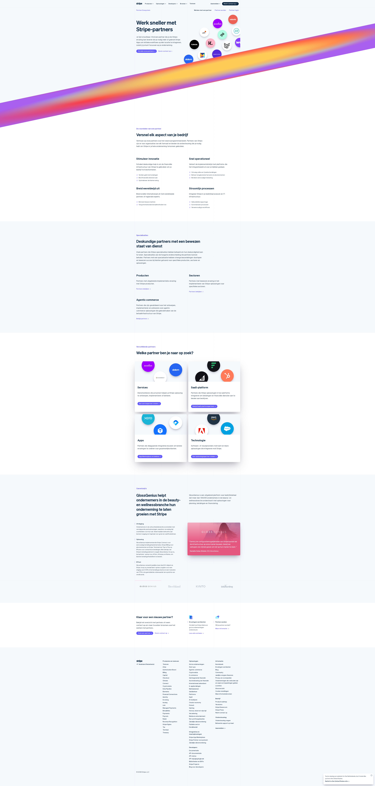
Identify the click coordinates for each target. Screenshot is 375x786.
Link (164, 705)
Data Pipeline (167, 689)
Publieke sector (194, 724)
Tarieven (192, 3)
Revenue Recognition (170, 722)
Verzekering (193, 713)
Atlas (164, 667)
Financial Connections (170, 694)
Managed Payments (169, 708)
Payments (166, 713)
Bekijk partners (141, 319)
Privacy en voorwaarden (223, 678)
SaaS (190, 697)
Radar (165, 719)
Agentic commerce (195, 670)
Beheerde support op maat (224, 723)
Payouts (165, 716)
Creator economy (195, 702)
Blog (216, 670)
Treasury (166, 732)
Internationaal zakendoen (197, 683)
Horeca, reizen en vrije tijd (197, 711)
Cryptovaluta (167, 686)
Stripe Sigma (167, 724)
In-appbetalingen (195, 686)
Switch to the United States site (336, 781)
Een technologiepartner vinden (204, 456)
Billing (165, 672)
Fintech (191, 705)
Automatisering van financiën (199, 681)
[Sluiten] (371, 775)
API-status (192, 756)
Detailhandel (193, 727)
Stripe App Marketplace (197, 737)
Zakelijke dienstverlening (197, 722)
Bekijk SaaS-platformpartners (203, 406)
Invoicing (166, 700)
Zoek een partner (144, 633)
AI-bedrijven (193, 700)
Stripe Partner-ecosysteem (198, 740)
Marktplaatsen (194, 689)
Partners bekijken (142, 289)
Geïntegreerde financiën (197, 678)
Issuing (165, 702)
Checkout (166, 678)
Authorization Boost (169, 670)
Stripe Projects (194, 764)
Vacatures (218, 704)
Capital (165, 675)
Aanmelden (215, 4)
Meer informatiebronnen (223, 694)
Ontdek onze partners (146, 51)
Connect (165, 683)
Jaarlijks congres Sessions (224, 675)
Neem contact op (230, 4)
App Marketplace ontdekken (149, 456)
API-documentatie (195, 753)
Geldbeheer (193, 691)
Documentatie (194, 750)
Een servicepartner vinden (148, 403)
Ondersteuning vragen (223, 720)
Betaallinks (166, 711)
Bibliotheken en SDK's (196, 761)
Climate (165, 681)
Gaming (191, 708)
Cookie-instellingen (222, 691)
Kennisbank (219, 664)
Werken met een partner (203, 10)
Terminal (166, 730)
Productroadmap (221, 702)
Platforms (192, 694)
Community (219, 672)
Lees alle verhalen (195, 633)
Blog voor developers (196, 767)
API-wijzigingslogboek (196, 759)
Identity (165, 697)
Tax (164, 727)
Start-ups (192, 667)
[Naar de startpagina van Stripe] (139, 661)
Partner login (234, 10)
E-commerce (193, 675)
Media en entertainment (197, 716)
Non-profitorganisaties (197, 719)
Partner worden (220, 10)
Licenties (218, 686)
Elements (166, 691)
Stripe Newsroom (221, 707)
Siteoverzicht (220, 688)
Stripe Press (219, 710)
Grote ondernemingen (196, 664)
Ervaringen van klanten (223, 667)
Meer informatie (221, 628)
